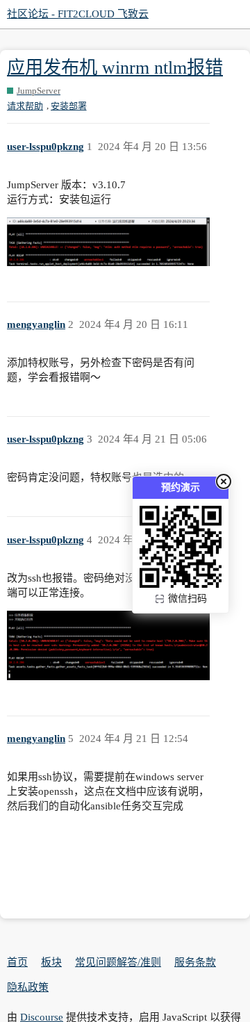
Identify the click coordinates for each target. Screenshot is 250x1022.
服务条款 (195, 962)
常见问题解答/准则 (118, 962)
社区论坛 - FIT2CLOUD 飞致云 (78, 13)
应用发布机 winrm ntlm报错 (115, 68)
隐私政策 (28, 987)
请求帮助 (25, 106)
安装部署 (69, 106)
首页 (17, 962)
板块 (51, 962)
